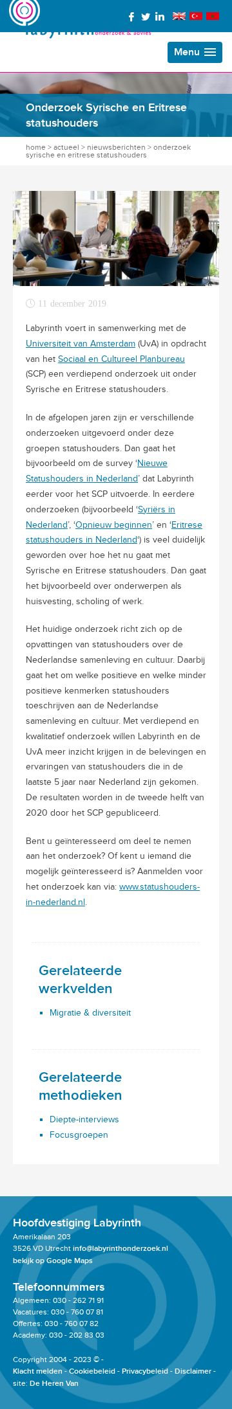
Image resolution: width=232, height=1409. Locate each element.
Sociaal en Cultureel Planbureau (121, 359)
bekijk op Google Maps (53, 1261)
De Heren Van (54, 1383)
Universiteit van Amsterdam (80, 343)
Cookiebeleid (92, 1371)
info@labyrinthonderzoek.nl (120, 1248)
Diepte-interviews (84, 1119)
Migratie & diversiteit (90, 1013)
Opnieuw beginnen (113, 525)
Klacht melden (38, 1371)
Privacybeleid (145, 1371)
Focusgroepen (79, 1135)
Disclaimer (193, 1371)
